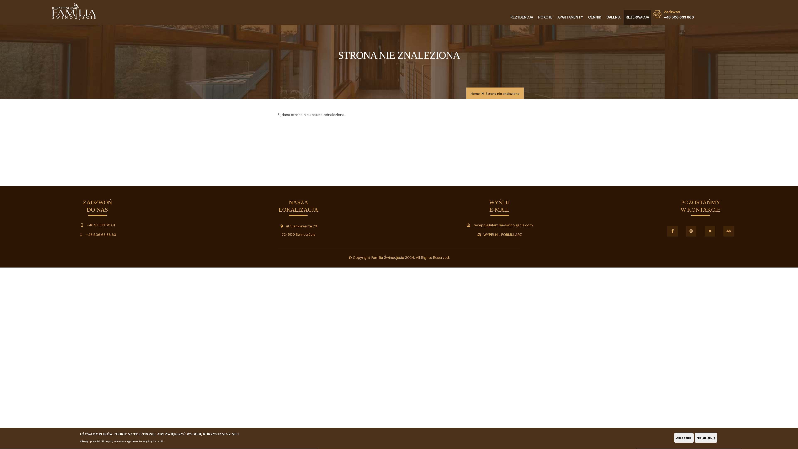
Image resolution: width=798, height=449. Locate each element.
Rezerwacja (637, 17)
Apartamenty (570, 17)
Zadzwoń (672, 11)
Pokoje (545, 17)
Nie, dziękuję (706, 438)
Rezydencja (521, 17)
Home (475, 93)
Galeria (613, 17)
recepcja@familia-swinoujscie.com (503, 225)
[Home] (74, 12)
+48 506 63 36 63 (100, 234)
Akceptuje (684, 438)
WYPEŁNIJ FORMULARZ (502, 234)
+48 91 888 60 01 (100, 225)
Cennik (594, 17)
